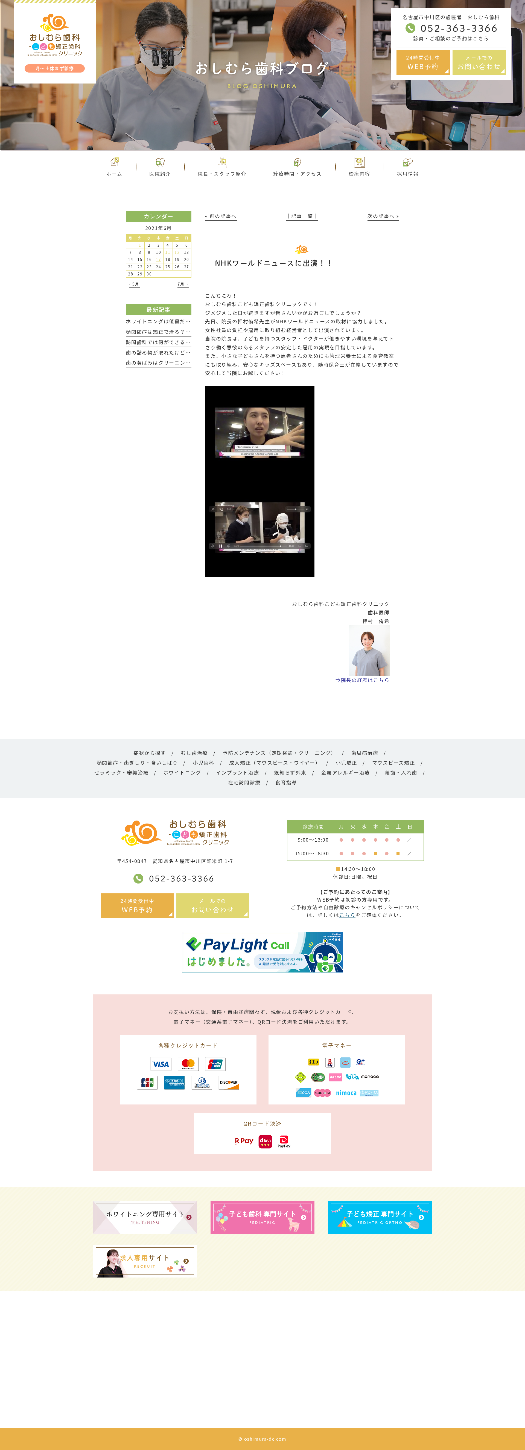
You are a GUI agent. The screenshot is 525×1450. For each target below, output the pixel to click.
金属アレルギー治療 (345, 772)
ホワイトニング (183, 772)
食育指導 (286, 782)
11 (168, 252)
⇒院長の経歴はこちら (363, 679)
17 (158, 259)
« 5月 (134, 284)
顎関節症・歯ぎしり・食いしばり (137, 762)
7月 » (182, 284)
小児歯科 (203, 762)
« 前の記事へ (221, 215)
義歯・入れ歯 (401, 772)
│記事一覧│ (302, 215)
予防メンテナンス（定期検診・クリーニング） (279, 752)
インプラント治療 (237, 772)
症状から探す (149, 752)
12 (177, 252)
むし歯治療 (194, 752)
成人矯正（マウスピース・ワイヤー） (275, 762)
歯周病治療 (364, 752)
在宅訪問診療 (244, 782)
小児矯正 (346, 762)
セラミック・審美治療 (121, 772)
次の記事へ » (383, 215)
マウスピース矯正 (393, 762)
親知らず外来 (290, 772)
